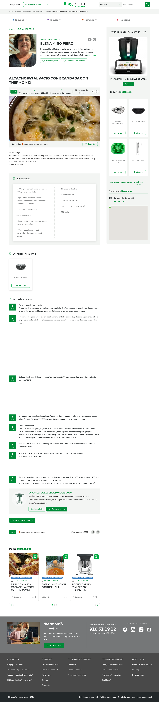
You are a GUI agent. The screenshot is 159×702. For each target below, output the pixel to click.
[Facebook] (125, 629)
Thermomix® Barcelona (23, 11)
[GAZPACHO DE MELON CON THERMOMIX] (54, 566)
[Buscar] (147, 4)
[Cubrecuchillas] (20, 267)
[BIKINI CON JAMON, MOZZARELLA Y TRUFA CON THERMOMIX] (24, 566)
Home (11, 11)
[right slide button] (97, 605)
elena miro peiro (38, 11)
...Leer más (91, 55)
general (48, 11)
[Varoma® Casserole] (138, 109)
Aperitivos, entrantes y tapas (21, 578)
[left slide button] (11, 605)
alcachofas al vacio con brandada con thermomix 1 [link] (71, 11)
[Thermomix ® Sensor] (138, 148)
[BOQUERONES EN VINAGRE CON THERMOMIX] (85, 566)
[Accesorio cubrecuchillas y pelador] (118, 109)
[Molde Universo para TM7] (118, 148)
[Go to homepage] (74, 4)
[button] (110, 4)
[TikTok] (149, 629)
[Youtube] (133, 629)
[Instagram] (141, 629)
